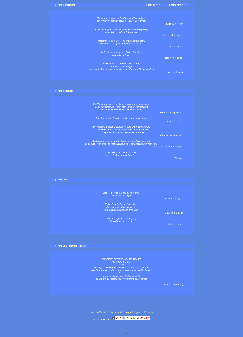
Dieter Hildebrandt (172, 35)
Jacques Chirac (174, 213)
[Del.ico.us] (138, 319)
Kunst (117, 41)
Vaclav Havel (175, 224)
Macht (117, 141)
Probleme (127, 41)
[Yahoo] (141, 319)
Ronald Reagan (174, 198)
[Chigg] (148, 319)
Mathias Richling (173, 284)
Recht (124, 152)
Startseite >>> (177, 5)
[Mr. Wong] (116, 319)
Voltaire (178, 158)
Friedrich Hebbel (173, 58)
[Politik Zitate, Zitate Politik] (128, 333)
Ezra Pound (176, 46)
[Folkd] (127, 319)
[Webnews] (120, 319)
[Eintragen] (131, 319)
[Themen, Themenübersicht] (115, 333)
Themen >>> (153, 5)
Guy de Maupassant (171, 112)
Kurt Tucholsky (174, 24)
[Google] (145, 319)
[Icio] (124, 319)
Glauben (137, 52)
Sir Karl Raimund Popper (168, 146)
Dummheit (138, 132)
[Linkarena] (134, 319)
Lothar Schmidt (174, 121)
